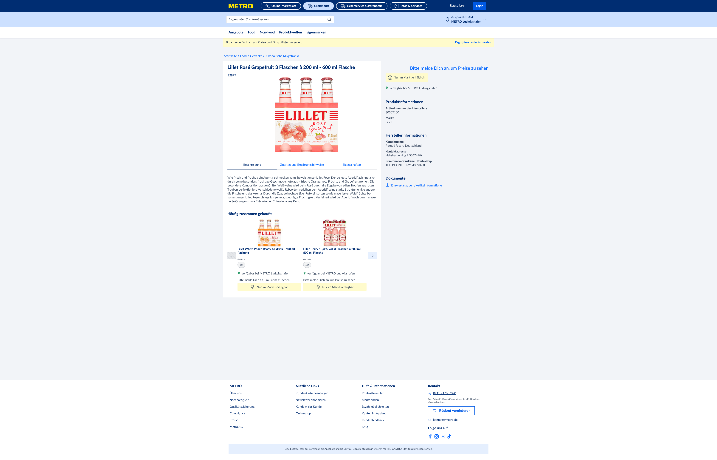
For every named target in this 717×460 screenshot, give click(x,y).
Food (243, 56)
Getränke (256, 56)
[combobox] (280, 19)
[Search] (329, 19)
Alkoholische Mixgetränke (282, 56)
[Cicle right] (372, 255)
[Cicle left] (231, 255)
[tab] (252, 165)
